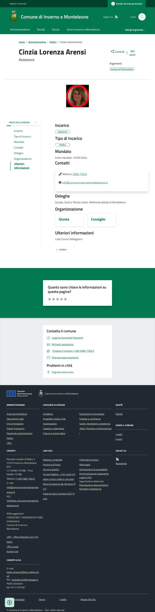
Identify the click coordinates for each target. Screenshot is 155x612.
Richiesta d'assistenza (90, 489)
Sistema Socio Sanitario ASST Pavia (59, 496)
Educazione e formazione (91, 414)
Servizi (55, 29)
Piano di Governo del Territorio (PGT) (59, 486)
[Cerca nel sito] (141, 16)
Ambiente (48, 414)
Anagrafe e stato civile (54, 419)
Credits (62, 599)
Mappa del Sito (88, 599)
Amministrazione (20, 29)
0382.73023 (80, 174)
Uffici (9, 443)
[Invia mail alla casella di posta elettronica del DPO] (23, 574)
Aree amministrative (17, 414)
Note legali (84, 464)
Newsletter (121, 463)
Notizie (119, 414)
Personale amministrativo (19, 433)
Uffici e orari (12, 546)
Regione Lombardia (17, 3)
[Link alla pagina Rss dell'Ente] (117, 459)
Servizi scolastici (51, 469)
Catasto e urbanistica (53, 428)
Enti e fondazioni (15, 423)
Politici (52, 42)
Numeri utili (12, 551)
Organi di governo (15, 428)
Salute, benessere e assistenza (94, 423)
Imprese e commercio (90, 419)
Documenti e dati (15, 419)
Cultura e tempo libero (54, 433)
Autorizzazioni (50, 423)
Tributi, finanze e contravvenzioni (95, 431)
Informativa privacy (89, 460)
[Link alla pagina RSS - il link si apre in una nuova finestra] (116, 17)
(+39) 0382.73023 (25, 478)
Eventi (119, 439)
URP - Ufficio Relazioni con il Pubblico (22, 539)
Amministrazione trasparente (94, 473)
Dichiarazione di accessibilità (93, 469)
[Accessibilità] (9, 602)
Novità (41, 29)
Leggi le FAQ (85, 477)
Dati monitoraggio (16, 599)
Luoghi (119, 434)
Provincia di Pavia (51, 464)
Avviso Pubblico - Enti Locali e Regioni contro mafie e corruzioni (59, 476)
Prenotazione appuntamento (93, 485)
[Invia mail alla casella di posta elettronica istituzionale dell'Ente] (23, 490)
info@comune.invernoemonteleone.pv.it (85, 182)
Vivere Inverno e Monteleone (83, 29)
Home (22, 42)
